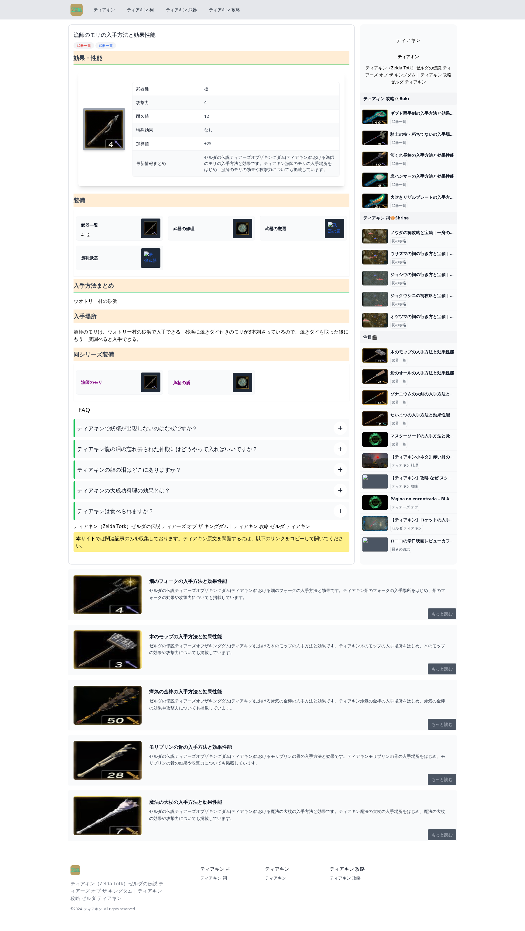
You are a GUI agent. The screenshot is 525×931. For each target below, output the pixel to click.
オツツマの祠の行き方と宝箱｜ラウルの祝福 (432, 316)
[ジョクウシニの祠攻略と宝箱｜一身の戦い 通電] (375, 299)
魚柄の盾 (181, 382)
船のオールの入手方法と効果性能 (422, 373)
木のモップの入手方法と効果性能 (422, 352)
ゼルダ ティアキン (407, 528)
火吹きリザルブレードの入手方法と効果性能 (432, 197)
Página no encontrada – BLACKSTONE (429, 499)
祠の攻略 (399, 241)
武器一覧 (399, 121)
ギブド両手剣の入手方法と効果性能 (424, 113)
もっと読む (442, 614)
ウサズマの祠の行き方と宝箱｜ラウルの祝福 (432, 253)
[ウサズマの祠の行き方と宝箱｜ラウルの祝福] (375, 257)
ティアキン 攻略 (224, 9)
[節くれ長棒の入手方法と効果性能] (375, 159)
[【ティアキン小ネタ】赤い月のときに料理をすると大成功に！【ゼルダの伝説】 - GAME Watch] (375, 460)
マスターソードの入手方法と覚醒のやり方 (430, 436)
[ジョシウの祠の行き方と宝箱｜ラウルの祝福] (375, 278)
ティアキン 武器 (181, 9)
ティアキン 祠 (140, 9)
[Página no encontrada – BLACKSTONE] (375, 502)
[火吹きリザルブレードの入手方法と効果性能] (375, 201)
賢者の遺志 (401, 549)
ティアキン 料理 (405, 465)
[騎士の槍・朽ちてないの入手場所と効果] (375, 138)
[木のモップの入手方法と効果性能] (375, 355)
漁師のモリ (91, 382)
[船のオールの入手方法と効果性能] (375, 376)
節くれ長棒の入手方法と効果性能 (422, 155)
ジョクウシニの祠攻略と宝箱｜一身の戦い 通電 (435, 295)
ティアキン (104, 9)
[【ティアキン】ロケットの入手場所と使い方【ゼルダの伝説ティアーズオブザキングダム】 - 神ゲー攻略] (375, 523)
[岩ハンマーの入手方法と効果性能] (375, 180)
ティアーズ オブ (405, 507)
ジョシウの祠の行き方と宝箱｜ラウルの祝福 (432, 274)
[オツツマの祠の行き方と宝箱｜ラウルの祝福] (375, 320)
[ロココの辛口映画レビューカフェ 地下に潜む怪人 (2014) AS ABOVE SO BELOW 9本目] (375, 544)
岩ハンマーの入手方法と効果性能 (422, 176)
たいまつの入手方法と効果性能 (420, 415)
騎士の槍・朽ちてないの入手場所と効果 (428, 134)
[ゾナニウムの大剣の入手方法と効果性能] (375, 397)
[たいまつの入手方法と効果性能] (375, 418)
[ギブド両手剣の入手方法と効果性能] (375, 117)
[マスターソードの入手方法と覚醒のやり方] (375, 439)
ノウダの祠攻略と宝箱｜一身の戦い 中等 (429, 232)
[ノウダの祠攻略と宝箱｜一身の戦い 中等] (375, 236)
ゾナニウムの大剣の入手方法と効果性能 (428, 394)
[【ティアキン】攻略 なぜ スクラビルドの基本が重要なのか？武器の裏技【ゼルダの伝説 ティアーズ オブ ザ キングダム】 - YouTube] (375, 481)
